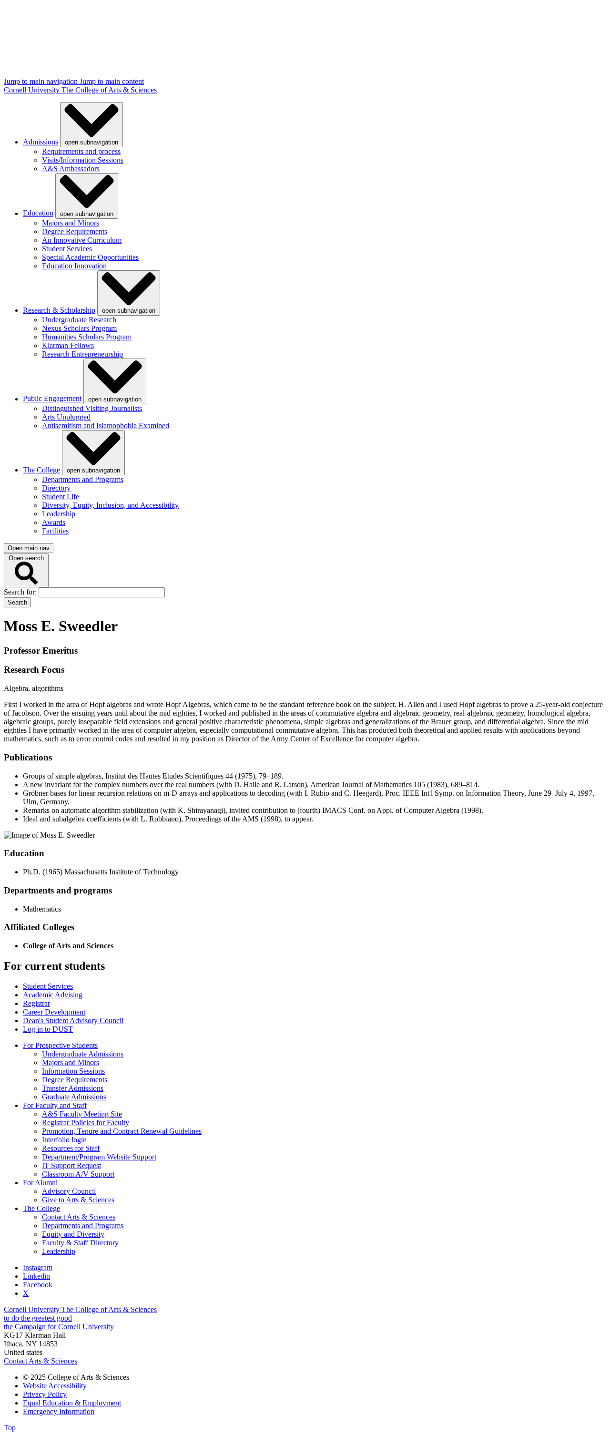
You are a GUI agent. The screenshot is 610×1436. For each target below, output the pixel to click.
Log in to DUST (48, 1029)
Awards (53, 522)
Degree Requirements (74, 231)
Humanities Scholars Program (87, 337)
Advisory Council (69, 1191)
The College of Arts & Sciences (109, 90)
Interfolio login (64, 1140)
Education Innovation (74, 266)
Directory (56, 488)
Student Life (60, 496)
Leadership (58, 514)
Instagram (37, 1267)
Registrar (36, 1003)
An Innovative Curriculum (82, 240)
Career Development (54, 1012)
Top (10, 1428)
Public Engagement (52, 399)
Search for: (21, 592)
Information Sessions (73, 1071)
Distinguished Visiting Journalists (92, 408)
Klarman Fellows (68, 345)
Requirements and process (81, 151)
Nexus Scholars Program (79, 328)
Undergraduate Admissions (82, 1054)
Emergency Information (58, 1411)
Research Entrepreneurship (82, 354)
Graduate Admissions (74, 1097)
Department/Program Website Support (99, 1157)
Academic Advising (52, 995)
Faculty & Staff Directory (80, 1243)
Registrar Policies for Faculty (85, 1122)
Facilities (55, 531)
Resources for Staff (71, 1148)
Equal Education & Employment (72, 1403)
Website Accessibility (55, 1386)
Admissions (40, 142)
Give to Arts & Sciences (78, 1200)
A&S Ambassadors (71, 168)
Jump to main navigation (42, 81)
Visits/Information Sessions (82, 160)
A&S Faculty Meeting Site (82, 1114)
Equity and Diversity (73, 1234)
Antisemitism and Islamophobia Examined (105, 425)
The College (41, 470)
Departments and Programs (82, 479)
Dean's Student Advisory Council (73, 1020)
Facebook (37, 1285)
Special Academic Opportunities (90, 257)
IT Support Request (71, 1165)
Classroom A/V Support (78, 1174)
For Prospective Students (60, 1045)
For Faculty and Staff (55, 1105)
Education (38, 213)
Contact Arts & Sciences (78, 1217)
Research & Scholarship (59, 310)
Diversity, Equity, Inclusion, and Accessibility (110, 505)
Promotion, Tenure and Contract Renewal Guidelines (122, 1131)
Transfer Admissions (72, 1088)
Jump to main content (112, 81)
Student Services (67, 249)
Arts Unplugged (66, 417)
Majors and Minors (70, 223)
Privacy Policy (45, 1394)
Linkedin (36, 1276)
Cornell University (32, 90)
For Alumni (40, 1183)
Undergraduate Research (79, 320)
